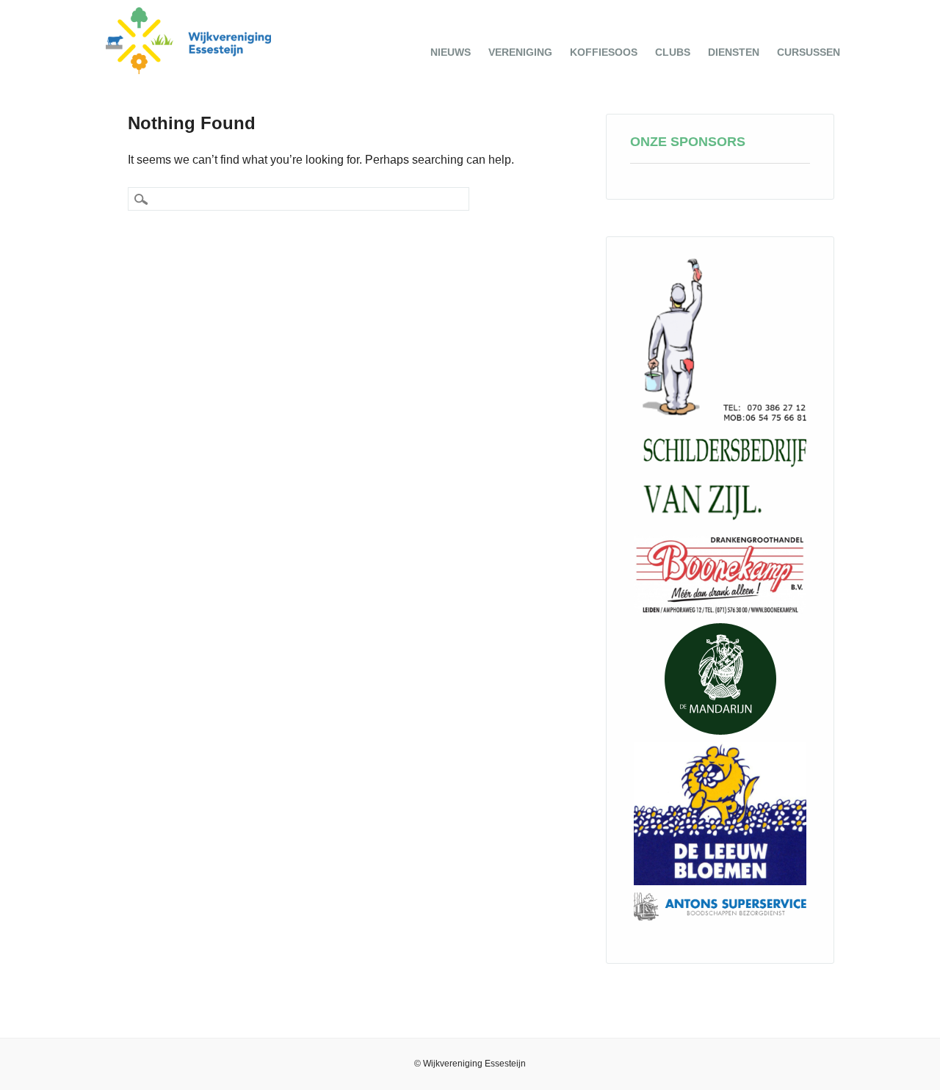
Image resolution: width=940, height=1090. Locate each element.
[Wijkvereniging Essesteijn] (189, 70)
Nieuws (450, 52)
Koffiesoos (603, 52)
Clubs (672, 52)
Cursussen (808, 52)
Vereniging (520, 52)
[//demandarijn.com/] (720, 679)
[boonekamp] (720, 575)
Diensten (733, 52)
